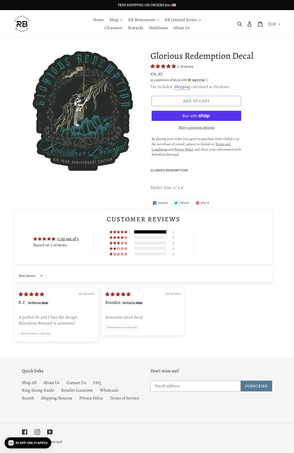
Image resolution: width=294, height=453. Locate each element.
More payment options (196, 127)
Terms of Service (124, 398)
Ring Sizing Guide (38, 390)
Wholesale (109, 390)
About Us (51, 383)
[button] (163, 66)
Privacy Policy (91, 398)
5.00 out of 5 (68, 239)
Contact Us (76, 383)
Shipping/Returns (56, 398)
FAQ (97, 383)
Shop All (29, 383)
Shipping (182, 86)
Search (28, 398)
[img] (31, 294)
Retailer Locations (77, 390)
